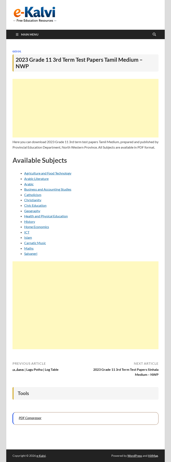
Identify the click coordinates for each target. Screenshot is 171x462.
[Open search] (154, 34)
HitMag (153, 455)
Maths (29, 248)
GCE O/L (17, 51)
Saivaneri (30, 253)
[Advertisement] (85, 108)
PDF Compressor (30, 418)
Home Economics (36, 227)
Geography (32, 211)
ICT (26, 232)
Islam (28, 237)
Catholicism (32, 195)
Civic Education (35, 205)
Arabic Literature (36, 179)
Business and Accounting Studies (47, 189)
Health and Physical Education (46, 216)
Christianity (32, 200)
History (29, 221)
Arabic (29, 184)
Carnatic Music (35, 243)
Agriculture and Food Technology (47, 173)
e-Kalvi (41, 455)
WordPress (134, 455)
